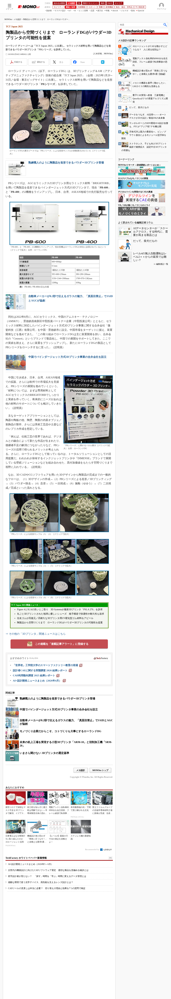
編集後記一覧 (162, 264)
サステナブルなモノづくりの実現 (133, 178)
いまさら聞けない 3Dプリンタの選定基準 (44, 753)
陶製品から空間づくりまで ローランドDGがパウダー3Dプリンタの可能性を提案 (60, 622)
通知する (41, 62)
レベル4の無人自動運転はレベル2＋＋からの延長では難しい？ (149, 257)
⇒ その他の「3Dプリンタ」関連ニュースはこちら (36, 633)
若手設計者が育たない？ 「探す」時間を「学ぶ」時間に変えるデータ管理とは (47, 876)
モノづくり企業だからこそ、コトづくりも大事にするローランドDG (60, 731)
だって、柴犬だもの (145, 240)
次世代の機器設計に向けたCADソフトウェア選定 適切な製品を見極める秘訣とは (48, 870)
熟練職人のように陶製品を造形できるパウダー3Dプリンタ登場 (66, 162)
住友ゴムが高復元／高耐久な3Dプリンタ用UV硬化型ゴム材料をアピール (55, 618)
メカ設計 (17, 19)
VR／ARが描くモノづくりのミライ (134, 205)
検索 (165, 24)
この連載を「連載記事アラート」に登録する (62, 643)
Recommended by (92, 849)
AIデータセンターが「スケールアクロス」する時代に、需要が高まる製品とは (150, 231)
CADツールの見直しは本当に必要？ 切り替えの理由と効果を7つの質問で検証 (46, 888)
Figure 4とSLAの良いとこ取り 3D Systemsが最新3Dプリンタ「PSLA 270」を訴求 (60, 609)
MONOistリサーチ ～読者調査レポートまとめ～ (139, 165)
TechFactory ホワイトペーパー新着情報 (26, 858)
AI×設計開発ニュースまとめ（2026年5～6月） (30, 864)
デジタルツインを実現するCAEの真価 (135, 192)
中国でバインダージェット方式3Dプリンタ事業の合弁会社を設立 (67, 356)
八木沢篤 (98, 53)
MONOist (8, 19)
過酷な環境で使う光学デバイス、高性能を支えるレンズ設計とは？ (40, 882)
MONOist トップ (100, 770)
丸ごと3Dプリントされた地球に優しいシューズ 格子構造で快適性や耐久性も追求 (60, 614)
